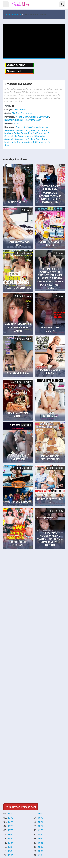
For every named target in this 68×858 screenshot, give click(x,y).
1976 (10, 826)
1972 (10, 817)
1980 (10, 834)
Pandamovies (13, 14)
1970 (10, 813)
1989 (40, 851)
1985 (40, 842)
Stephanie (9, 119)
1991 (40, 855)
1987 (40, 846)
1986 (10, 846)
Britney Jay (44, 116)
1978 (10, 830)
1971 (40, 813)
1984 (10, 842)
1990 (10, 855)
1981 (40, 834)
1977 (40, 826)
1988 (10, 851)
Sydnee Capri (34, 119)
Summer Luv (21, 119)
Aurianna (33, 116)
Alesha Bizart (22, 116)
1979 (40, 830)
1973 (40, 817)
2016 (16, 123)
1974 (10, 821)
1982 (10, 838)
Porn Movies (21, 109)
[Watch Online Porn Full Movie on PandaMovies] (21, 4)
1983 (40, 838)
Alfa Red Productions (22, 112)
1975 (40, 821)
